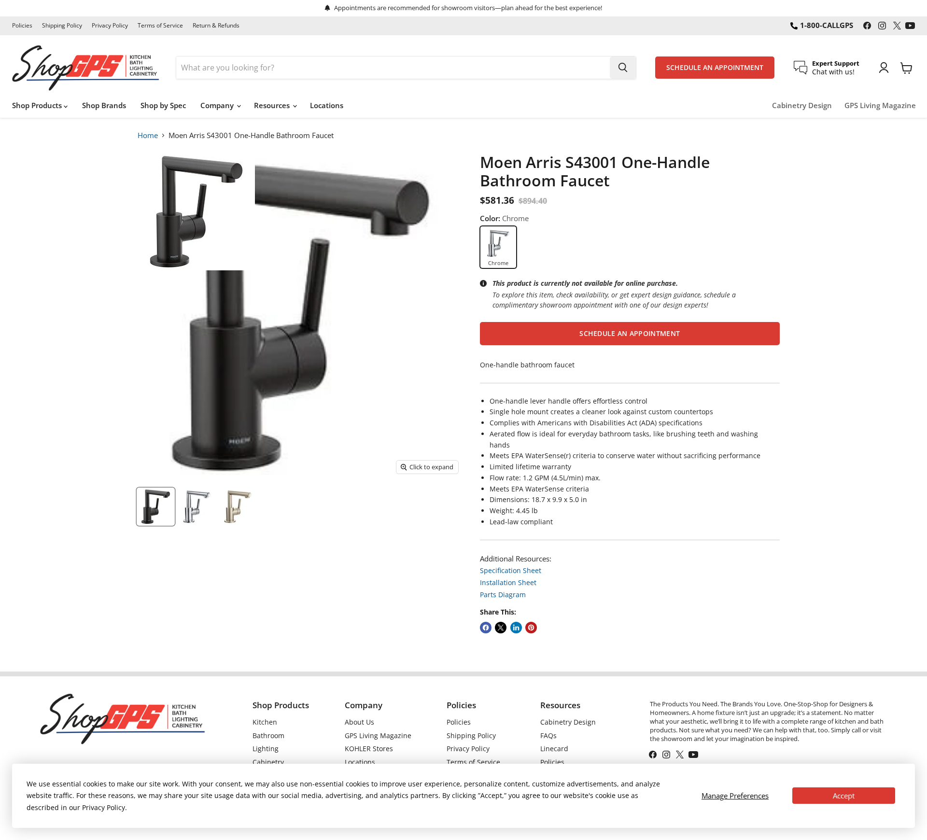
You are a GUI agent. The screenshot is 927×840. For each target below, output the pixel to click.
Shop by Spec (163, 105)
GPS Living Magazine (880, 105)
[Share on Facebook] (486, 627)
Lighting (266, 748)
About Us (359, 722)
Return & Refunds (216, 25)
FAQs (548, 735)
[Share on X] (500, 627)
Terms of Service (160, 25)
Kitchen (265, 722)
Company (218, 105)
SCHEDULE (714, 67)
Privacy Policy (110, 25)
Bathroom (268, 735)
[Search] (623, 67)
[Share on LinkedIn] (516, 627)
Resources (273, 105)
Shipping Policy (62, 25)
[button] (630, 333)
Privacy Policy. (104, 807)
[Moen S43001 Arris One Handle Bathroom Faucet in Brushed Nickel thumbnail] (238, 507)
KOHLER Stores (369, 748)
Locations (326, 105)
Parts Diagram (503, 594)
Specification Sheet (510, 570)
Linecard (554, 748)
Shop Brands (104, 105)
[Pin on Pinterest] (531, 627)
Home (148, 135)
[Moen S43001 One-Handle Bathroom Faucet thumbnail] (156, 507)
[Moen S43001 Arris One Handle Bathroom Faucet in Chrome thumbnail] (197, 507)
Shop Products (38, 105)
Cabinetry (268, 762)
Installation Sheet (508, 582)
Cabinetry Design (802, 105)
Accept (844, 795)
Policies (22, 25)
